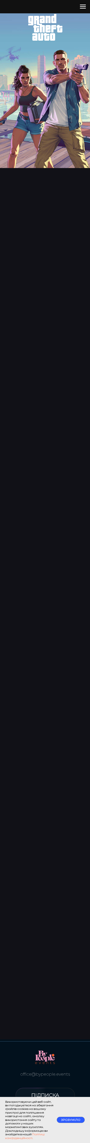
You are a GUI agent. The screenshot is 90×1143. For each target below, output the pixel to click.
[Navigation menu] (83, 7)
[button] (45, 1095)
